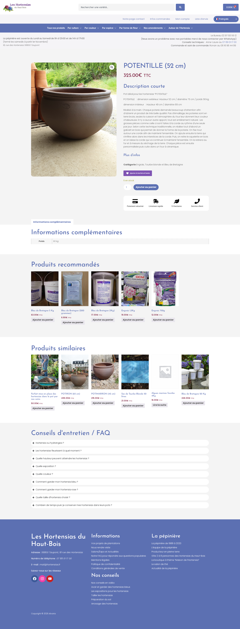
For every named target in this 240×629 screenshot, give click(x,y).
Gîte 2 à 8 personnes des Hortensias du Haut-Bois (178, 556)
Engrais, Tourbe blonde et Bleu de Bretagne (159, 164)
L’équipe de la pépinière (164, 547)
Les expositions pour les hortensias (109, 591)
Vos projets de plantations (105, 543)
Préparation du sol (101, 599)
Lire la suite (159, 405)
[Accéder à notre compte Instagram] (42, 578)
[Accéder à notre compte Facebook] (34, 578)
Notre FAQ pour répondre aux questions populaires (118, 556)
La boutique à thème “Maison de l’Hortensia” (175, 560)
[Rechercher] (180, 7)
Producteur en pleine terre (166, 551)
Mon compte (183, 19)
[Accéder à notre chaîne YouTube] (49, 578)
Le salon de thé (160, 564)
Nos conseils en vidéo (103, 582)
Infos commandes (160, 19)
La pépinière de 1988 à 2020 (166, 543)
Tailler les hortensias (102, 595)
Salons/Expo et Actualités (105, 551)
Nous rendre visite (100, 547)
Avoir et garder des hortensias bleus (110, 587)
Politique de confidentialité (105, 564)
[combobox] (126, 7)
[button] (74, 28)
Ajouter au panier (146, 187)
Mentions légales (100, 560)
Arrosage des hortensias (104, 603)
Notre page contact (134, 19)
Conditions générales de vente (108, 568)
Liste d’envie (201, 19)
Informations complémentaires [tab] (52, 222)
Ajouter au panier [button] (42, 319)
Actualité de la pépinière (165, 568)
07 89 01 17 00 (229, 42)
